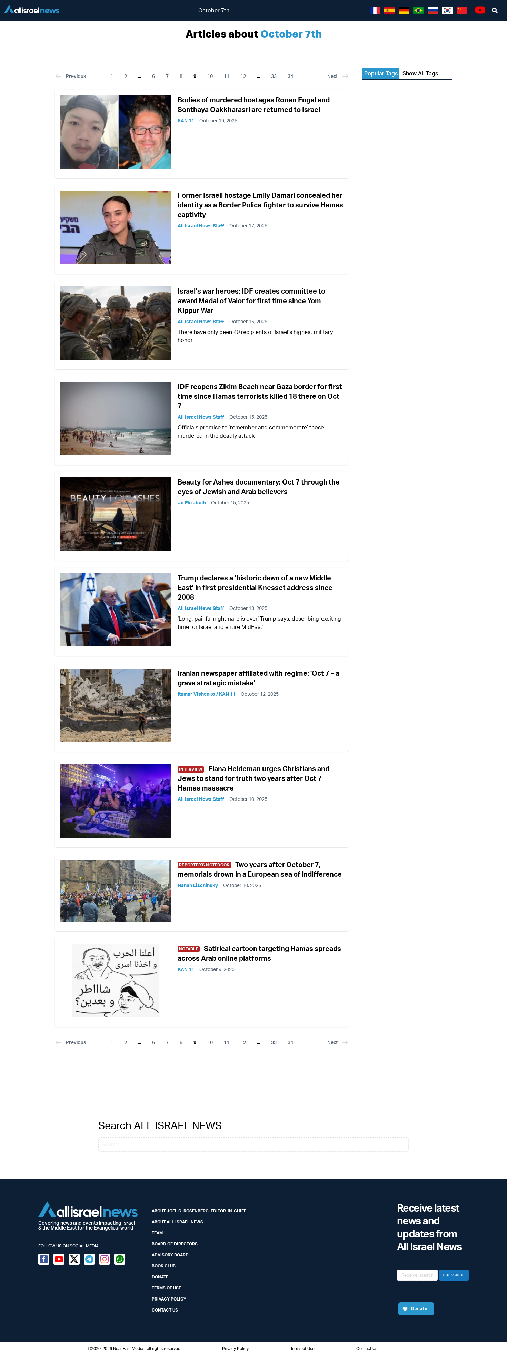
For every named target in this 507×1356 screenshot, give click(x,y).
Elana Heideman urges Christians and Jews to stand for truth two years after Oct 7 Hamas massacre (253, 778)
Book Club (164, 1265)
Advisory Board (170, 1254)
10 (210, 76)
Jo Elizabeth (192, 503)
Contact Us (165, 1310)
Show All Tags (420, 73)
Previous (76, 76)
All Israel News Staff (201, 225)
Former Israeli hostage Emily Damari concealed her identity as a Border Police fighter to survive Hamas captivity (260, 205)
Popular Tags (381, 73)
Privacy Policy (169, 1299)
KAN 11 (186, 120)
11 (226, 76)
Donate (160, 1276)
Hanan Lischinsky (198, 885)
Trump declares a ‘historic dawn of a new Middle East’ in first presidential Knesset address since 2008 (255, 587)
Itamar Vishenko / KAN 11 (207, 694)
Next (332, 76)
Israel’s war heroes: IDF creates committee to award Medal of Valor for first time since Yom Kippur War (251, 301)
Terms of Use (166, 1288)
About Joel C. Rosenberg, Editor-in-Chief (199, 1210)
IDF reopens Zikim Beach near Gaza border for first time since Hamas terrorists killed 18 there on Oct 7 (260, 396)
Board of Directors (175, 1243)
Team (157, 1232)
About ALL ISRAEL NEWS (177, 1221)
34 (290, 76)
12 (243, 76)
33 (274, 76)
